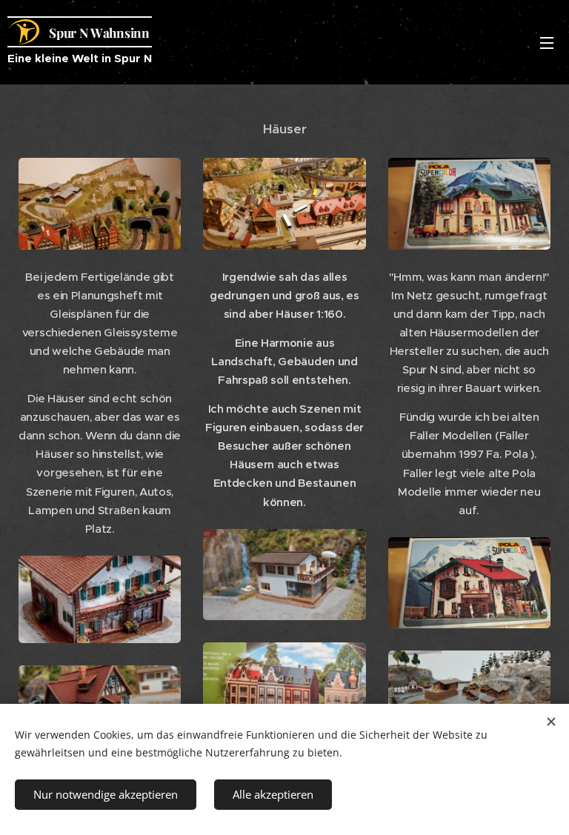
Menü (547, 42)
